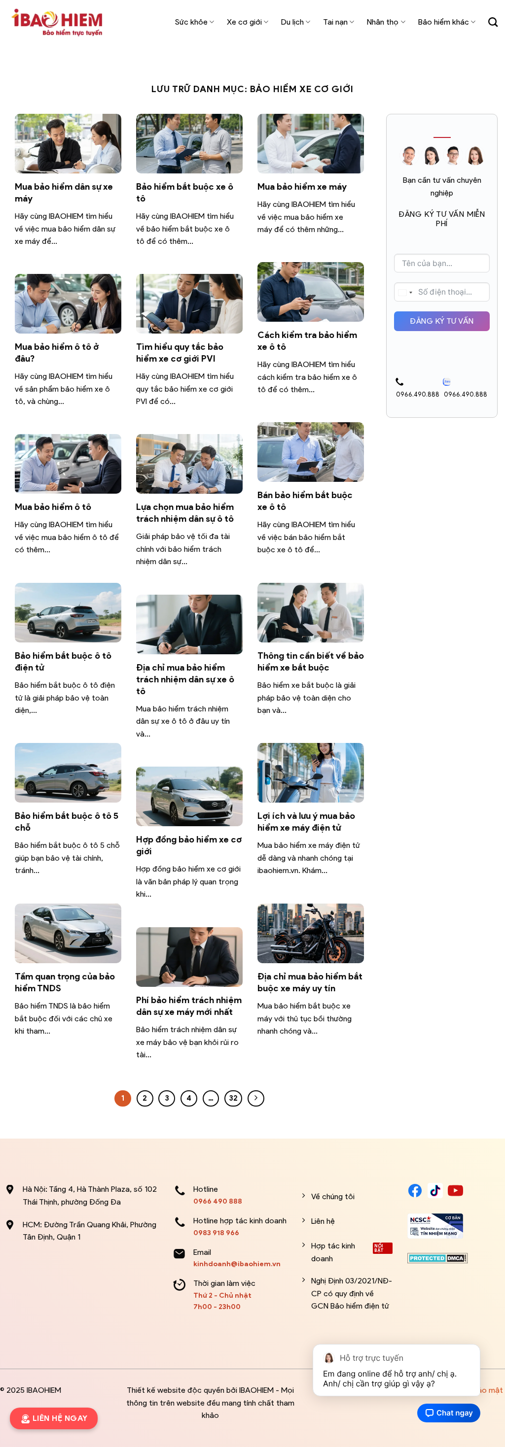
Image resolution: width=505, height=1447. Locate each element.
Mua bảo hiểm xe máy (303, 186)
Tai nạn (335, 22)
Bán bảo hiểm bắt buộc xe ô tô (305, 500)
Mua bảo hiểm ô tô (53, 506)
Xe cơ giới (244, 22)
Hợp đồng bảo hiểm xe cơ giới (189, 845)
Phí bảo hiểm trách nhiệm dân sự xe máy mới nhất (189, 1005)
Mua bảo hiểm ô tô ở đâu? (57, 352)
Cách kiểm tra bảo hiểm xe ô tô (307, 340)
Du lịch (292, 22)
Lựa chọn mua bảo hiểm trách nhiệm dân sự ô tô (185, 512)
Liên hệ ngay (60, 1418)
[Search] (493, 22)
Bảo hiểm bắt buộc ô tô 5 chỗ (66, 821)
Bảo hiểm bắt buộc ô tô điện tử (63, 661)
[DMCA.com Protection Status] (437, 1257)
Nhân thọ (382, 22)
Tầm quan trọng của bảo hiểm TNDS (65, 982)
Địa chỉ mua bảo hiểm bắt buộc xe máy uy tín (309, 982)
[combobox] (405, 293)
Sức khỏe (191, 22)
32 (233, 1098)
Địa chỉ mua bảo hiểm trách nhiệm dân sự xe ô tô (185, 679)
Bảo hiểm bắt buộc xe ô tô (184, 192)
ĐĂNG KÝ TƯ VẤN (442, 321)
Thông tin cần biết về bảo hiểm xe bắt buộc (310, 661)
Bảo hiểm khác (443, 22)
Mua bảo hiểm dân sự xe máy (64, 192)
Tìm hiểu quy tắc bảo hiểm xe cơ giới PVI (179, 352)
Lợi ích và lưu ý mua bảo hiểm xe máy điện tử (306, 821)
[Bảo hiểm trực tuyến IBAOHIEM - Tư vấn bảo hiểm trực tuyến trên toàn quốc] (56, 22)
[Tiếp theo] (256, 1098)
